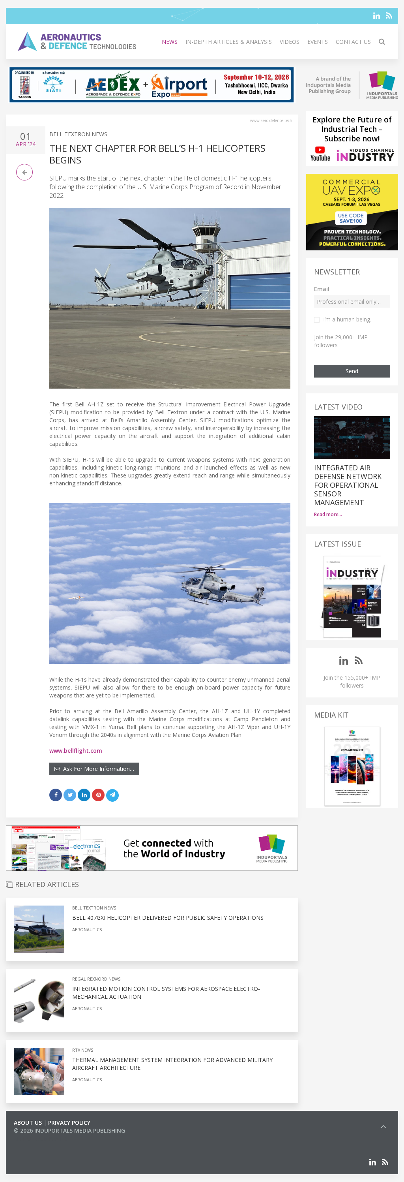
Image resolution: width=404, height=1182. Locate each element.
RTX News (82, 1050)
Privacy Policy (69, 1122)
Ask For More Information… (97, 768)
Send (352, 371)
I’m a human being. (347, 319)
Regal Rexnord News (96, 979)
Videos (289, 41)
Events (317, 41)
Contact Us (353, 41)
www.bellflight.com (75, 750)
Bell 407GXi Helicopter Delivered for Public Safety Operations (168, 917)
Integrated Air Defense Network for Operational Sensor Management (348, 485)
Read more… (328, 514)
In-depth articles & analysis (228, 41)
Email (321, 289)
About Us (28, 1122)
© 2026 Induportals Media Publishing (69, 1130)
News (170, 41)
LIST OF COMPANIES (40, 1138)
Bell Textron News (78, 134)
